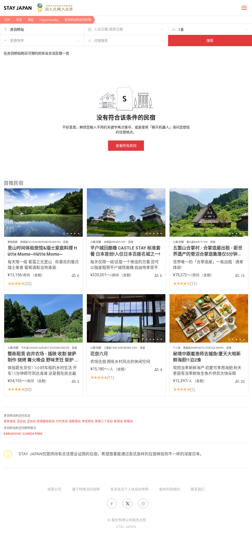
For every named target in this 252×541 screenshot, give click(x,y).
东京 (19, 20)
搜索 (209, 40)
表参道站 (10, 421)
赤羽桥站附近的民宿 (77, 20)
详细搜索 (101, 40)
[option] (43, 212)
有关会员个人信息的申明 (129, 489)
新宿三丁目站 (104, 421)
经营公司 (54, 489)
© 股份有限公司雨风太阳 (126, 520)
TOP (7, 20)
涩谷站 (21, 421)
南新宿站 (75, 421)
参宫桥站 (88, 421)
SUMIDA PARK (32, 433)
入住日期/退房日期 (108, 29)
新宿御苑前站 (46, 421)
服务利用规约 (169, 489)
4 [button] (74, 233)
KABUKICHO (12, 433)
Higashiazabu (49, 20)
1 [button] (64, 234)
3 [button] (71, 233)
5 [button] (78, 233)
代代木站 (62, 421)
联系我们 (198, 489)
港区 (31, 20)
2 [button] (67, 233)
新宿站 (118, 421)
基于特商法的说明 (86, 489)
